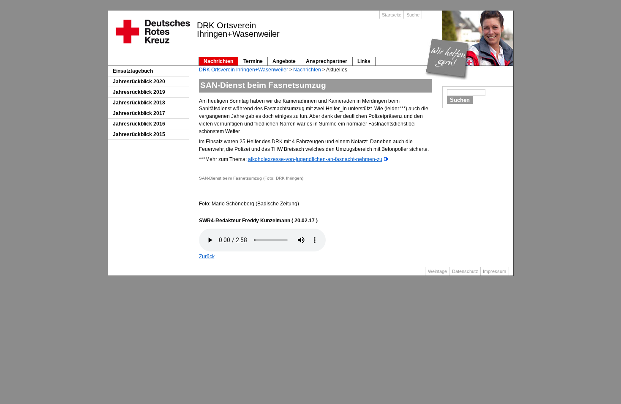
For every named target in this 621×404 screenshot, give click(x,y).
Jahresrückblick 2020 (139, 82)
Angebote (284, 61)
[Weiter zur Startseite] (152, 46)
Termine (253, 61)
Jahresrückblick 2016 (139, 124)
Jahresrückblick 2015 (139, 134)
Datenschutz (465, 271)
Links (363, 61)
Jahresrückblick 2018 (139, 103)
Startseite (391, 14)
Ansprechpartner (326, 61)
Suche (412, 14)
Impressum (494, 271)
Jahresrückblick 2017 (139, 113)
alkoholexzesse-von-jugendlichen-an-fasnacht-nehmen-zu (315, 159)
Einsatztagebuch (133, 71)
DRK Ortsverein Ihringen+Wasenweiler (243, 70)
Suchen (460, 100)
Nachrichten (218, 61)
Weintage (437, 271)
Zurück (207, 256)
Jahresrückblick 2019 (139, 92)
